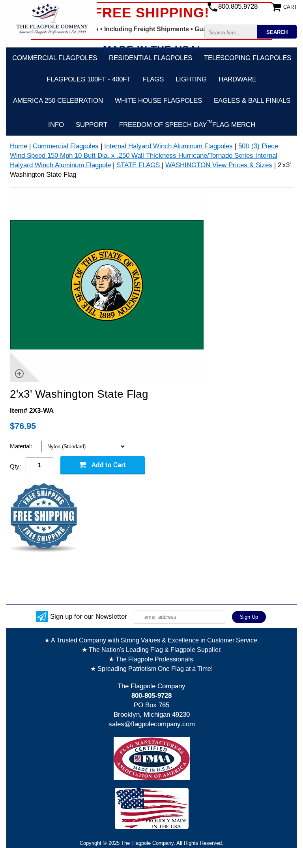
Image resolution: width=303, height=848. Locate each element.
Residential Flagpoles (150, 58)
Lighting (191, 79)
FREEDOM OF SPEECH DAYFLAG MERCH (187, 123)
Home (18, 146)
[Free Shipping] (43, 517)
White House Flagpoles (158, 100)
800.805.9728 (238, 6)
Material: (22, 446)
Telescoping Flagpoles (247, 58)
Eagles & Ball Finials (252, 100)
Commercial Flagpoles (54, 58)
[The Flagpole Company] (51, 20)
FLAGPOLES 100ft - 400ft (89, 79)
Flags (153, 79)
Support (91, 124)
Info (56, 124)
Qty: (15, 466)
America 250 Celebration (58, 100)
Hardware (237, 79)
